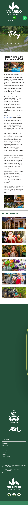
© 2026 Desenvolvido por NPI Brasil (14, 503)
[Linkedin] (12, 20)
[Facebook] (8, 20)
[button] (14, 17)
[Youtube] (19, 494)
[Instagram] (10, 20)
